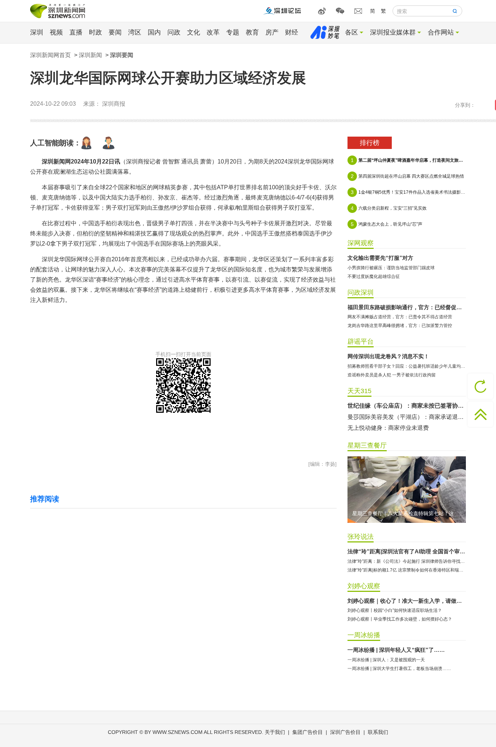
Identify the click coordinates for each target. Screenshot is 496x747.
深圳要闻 (121, 55)
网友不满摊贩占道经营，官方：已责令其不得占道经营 (399, 316)
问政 (173, 32)
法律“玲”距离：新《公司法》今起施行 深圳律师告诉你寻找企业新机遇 (406, 561)
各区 (351, 32)
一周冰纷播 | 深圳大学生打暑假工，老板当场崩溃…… (399, 668)
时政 (95, 32)
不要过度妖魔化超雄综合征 (373, 276)
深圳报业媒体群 (393, 32)
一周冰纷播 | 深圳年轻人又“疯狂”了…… (396, 650)
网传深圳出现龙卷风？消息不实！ (388, 356)
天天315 (359, 391)
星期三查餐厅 (367, 445)
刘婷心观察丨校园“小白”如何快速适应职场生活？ (394, 610)
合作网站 (441, 32)
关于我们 (275, 732)
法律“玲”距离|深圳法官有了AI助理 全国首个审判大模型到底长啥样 (406, 551)
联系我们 (378, 732)
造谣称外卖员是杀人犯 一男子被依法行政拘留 (391, 374)
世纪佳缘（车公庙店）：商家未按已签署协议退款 (406, 406)
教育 (252, 32)
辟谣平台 (360, 341)
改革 (213, 32)
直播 (75, 32)
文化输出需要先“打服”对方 (380, 258)
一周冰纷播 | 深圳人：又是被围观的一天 (386, 659)
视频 (56, 32)
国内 (154, 32)
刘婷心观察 (363, 586)
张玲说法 (360, 536)
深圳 (36, 32)
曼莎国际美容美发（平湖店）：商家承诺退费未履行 (406, 417)
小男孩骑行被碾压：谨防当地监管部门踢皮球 (391, 267)
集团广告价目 (307, 732)
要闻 (115, 32)
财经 (291, 32)
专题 (232, 32)
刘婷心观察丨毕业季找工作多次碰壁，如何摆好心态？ (399, 619)
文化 (193, 32)
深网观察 (360, 243)
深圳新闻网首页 (50, 55)
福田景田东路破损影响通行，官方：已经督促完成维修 (406, 307)
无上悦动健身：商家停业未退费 (388, 428)
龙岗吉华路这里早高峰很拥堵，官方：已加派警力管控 (399, 325)
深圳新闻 (90, 55)
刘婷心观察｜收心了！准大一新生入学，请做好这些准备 (406, 601)
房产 (272, 32)
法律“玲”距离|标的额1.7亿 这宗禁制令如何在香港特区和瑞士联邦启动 (406, 570)
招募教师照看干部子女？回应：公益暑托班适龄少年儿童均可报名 (406, 366)
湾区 (134, 32)
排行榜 (369, 142)
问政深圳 (360, 292)
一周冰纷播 (363, 635)
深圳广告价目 (345, 732)
